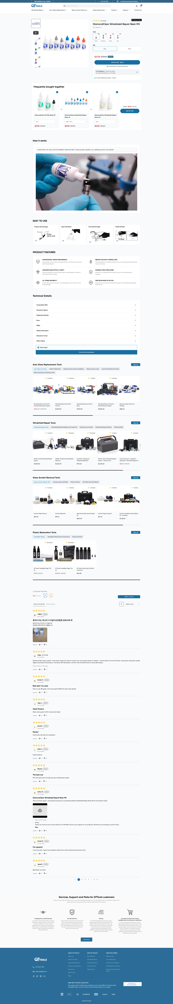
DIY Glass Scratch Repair (91, 482)
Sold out (129, 454)
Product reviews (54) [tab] (39, 604)
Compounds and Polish (60, 482)
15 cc (105, 49)
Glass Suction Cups (93, 369)
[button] (96, 20)
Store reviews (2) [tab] (50, 604)
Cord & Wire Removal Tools (110, 369)
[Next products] (138, 392)
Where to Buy (110, 956)
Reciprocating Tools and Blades (74, 369)
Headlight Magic (39, 537)
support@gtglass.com (40, 971)
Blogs (69, 975)
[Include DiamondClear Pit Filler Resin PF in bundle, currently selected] (57, 92)
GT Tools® (88, 1001)
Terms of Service (91, 966)
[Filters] (121, 604)
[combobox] (87, 6)
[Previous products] (34, 392)
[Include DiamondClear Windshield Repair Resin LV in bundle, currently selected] (87, 92)
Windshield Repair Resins (103, 427)
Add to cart (130, 111)
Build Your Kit (71, 972)
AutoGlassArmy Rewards (113, 966)
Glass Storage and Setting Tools (44, 372)
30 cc (129, 49)
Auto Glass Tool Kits (40, 369)
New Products (91, 956)
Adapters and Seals (86, 427)
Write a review (129, 597)
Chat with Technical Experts (86, 352)
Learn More (86, 939)
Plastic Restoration (92, 962)
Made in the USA (72, 959)
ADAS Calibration (55, 369)
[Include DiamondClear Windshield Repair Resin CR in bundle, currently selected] (117, 92)
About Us (70, 956)
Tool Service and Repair (112, 962)
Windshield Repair (92, 959)
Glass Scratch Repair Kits (42, 482)
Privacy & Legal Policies (74, 966)
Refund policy (91, 969)
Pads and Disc (75, 482)
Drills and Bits (118, 427)
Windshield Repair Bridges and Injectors (64, 427)
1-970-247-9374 (39, 967)
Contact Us (138, 10)
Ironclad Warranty (111, 959)
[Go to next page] (97, 879)
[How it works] (86, 182)
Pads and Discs (77, 537)
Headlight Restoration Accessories (59, 537)
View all (135, 364)
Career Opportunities (74, 962)
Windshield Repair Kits (41, 427)
